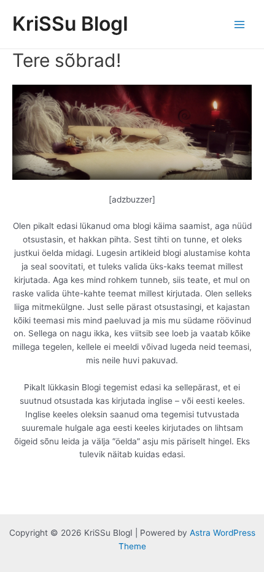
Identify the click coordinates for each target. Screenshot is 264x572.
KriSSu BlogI (70, 24)
